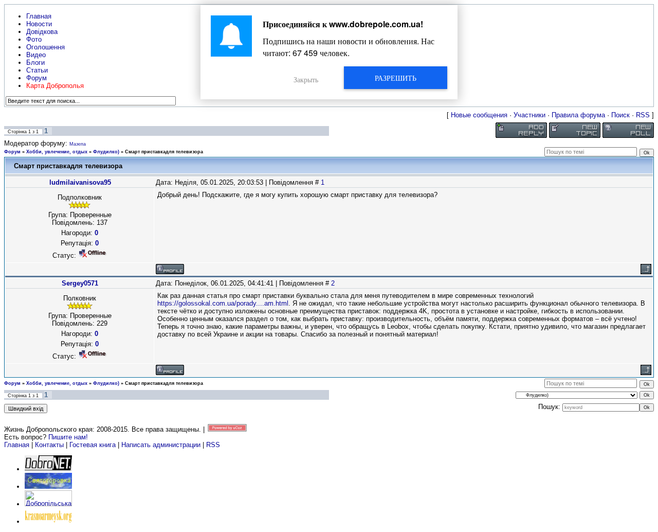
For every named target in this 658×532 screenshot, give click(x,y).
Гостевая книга (92, 445)
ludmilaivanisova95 (80, 182)
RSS (643, 115)
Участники (529, 115)
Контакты (49, 445)
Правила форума (578, 115)
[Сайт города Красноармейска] (48, 521)
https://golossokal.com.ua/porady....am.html (222, 303)
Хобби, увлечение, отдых (56, 151)
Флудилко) (106, 151)
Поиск (620, 115)
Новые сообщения (479, 115)
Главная (16, 445)
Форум (12, 151)
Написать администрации (162, 445)
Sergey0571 (80, 283)
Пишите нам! (68, 437)
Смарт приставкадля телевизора (164, 151)
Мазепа (77, 144)
